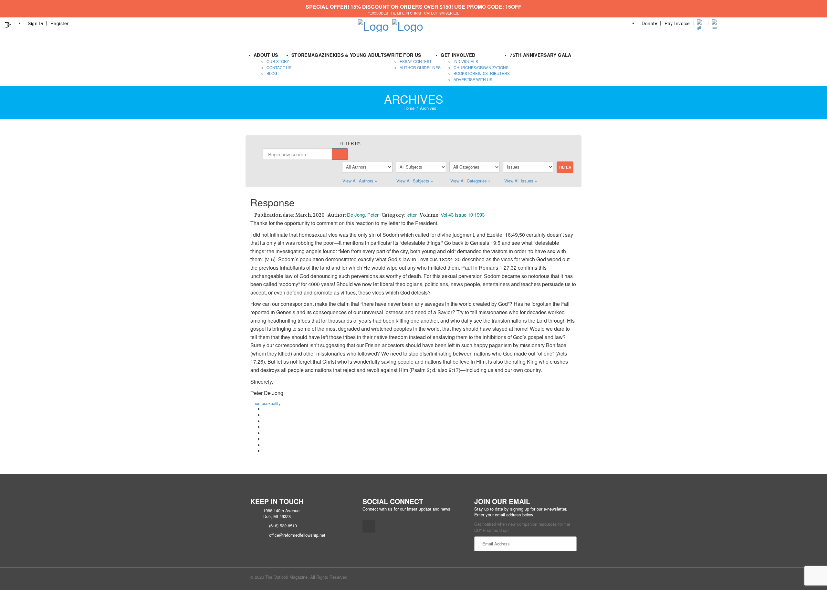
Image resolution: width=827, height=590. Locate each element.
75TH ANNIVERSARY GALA (540, 55)
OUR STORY (278, 61)
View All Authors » (359, 181)
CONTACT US (279, 67)
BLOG (272, 73)
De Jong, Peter (363, 214)
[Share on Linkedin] (265, 445)
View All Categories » (470, 181)
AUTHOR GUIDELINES (420, 67)
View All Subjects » (414, 181)
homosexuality (267, 403)
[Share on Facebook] (265, 409)
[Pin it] (265, 433)
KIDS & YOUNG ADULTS (360, 55)
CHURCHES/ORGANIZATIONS (481, 67)
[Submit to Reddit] (265, 439)
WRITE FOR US (404, 55)
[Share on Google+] (265, 421)
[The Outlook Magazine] (373, 24)
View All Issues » (520, 181)
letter (411, 214)
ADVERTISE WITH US (473, 79)
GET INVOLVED (458, 55)
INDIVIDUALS (466, 61)
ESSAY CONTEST (416, 61)
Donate (649, 23)
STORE (299, 55)
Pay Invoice (677, 23)
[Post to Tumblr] (265, 427)
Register (59, 23)
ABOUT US (266, 55)
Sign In (35, 23)
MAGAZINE (320, 55)
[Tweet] (265, 415)
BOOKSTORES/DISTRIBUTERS (482, 73)
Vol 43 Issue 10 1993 (463, 214)
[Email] (265, 451)
